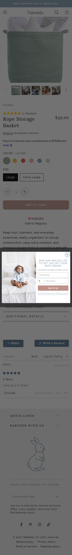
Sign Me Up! (53, 288)
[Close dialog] (67, 255)
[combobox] (41, 281)
